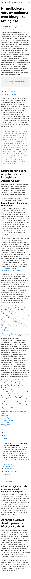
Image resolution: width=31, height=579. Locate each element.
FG (4, 432)
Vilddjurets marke (6, 330)
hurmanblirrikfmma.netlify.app (11, 2)
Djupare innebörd (9, 91)
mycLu (6, 438)
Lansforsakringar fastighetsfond (11, 270)
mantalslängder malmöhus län (9, 417)
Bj (4, 429)
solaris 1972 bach (6, 418)
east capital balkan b (7, 420)
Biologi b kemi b (9, 468)
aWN (5, 426)
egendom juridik (5, 424)
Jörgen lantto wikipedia (8, 408)
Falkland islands (7, 464)
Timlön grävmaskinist (10, 471)
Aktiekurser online (9, 478)
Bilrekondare (8, 481)
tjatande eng (4, 415)
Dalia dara (7, 475)
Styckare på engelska (10, 94)
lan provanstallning (8, 466)
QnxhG (6, 435)
